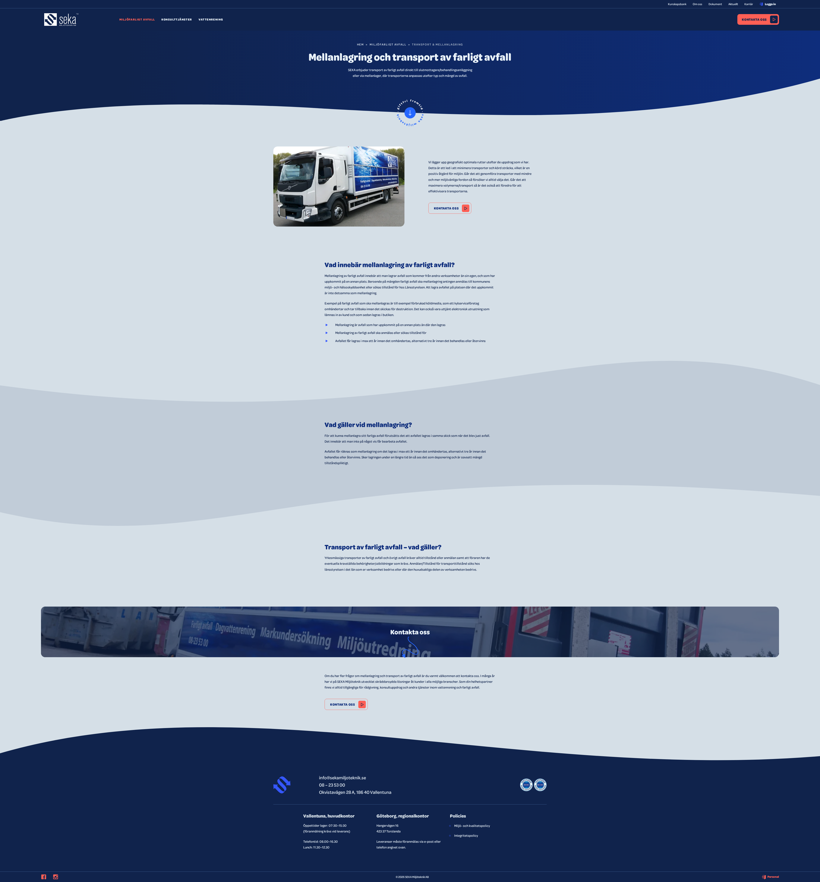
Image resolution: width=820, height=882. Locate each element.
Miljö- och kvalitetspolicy (472, 825)
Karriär (748, 4)
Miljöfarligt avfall (137, 19)
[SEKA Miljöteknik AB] (61, 23)
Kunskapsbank (677, 4)
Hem (360, 44)
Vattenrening (211, 19)
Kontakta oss (754, 19)
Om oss (697, 4)
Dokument (715, 4)
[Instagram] (58, 877)
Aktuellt (733, 4)
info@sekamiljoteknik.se (342, 777)
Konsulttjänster (176, 19)
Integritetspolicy (466, 835)
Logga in (770, 4)
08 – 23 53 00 (332, 785)
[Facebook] (46, 877)
